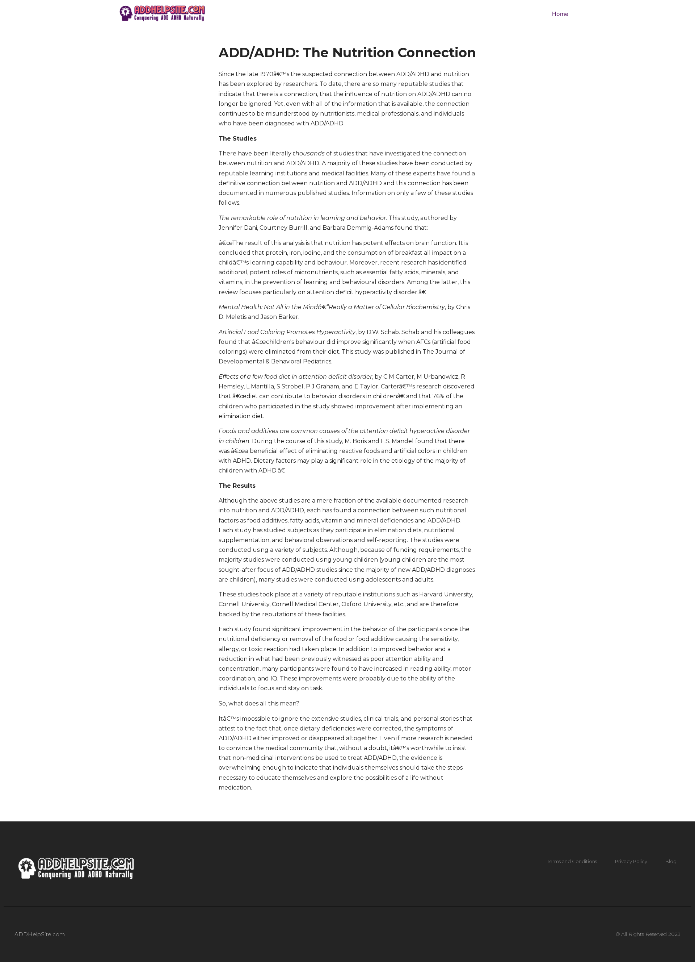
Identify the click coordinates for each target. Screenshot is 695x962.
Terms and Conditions (572, 861)
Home (560, 13)
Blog (671, 861)
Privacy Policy (631, 861)
